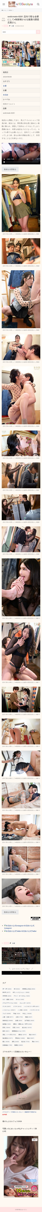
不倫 (16, 1013)
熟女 (32, 1034)
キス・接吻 (8, 999)
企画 (19, 1017)
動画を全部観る (10, 169)
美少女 (25, 1041)
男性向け (20, 1038)
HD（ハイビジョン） (21, 992)
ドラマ (17, 1006)
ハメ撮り (22, 1010)
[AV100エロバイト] (21, 4)
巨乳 (6, 1027)
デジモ (7, 1006)
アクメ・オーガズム (22, 996)
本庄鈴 (6, 26)
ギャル (20, 999)
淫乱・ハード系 (9, 1034)
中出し (27, 1013)
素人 (6, 1041)
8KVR (6, 992)
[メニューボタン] (4, 4)
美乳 (15, 1041)
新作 (6, 1031)
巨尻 (16, 1027)
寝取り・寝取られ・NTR (22, 1024)
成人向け (27, 1027)
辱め (35, 1041)
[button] (21, 973)
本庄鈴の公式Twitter (29, 931)
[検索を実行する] (38, 32)
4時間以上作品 (28, 989)
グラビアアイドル (10, 1003)
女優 (13, 26)
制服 (28, 1017)
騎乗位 (19, 1045)
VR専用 (7, 996)
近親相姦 (7, 1045)
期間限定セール (18, 1031)
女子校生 (29, 1020)
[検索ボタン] (38, 4)
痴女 (30, 1038)
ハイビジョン (9, 1010)
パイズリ (34, 1010)
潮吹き (22, 1034)
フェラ (7, 1013)
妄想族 (7, 1024)
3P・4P (7, 989)
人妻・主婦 (8, 1017)
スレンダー (25, 1003)
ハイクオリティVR (31, 1006)
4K (17, 989)
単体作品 (8, 1020)
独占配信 (8, 1038)
